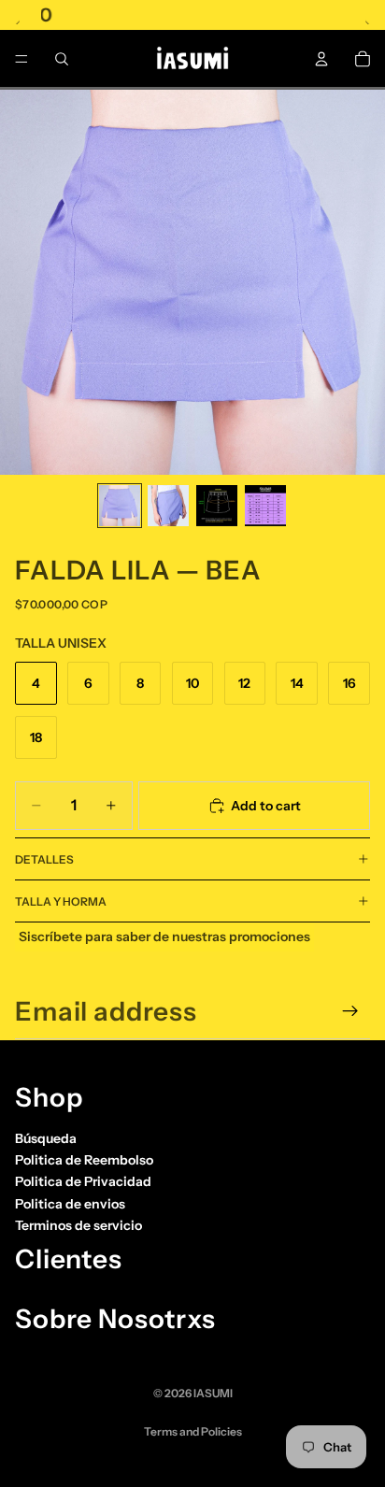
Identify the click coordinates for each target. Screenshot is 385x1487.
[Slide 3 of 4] (216, 505)
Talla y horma (61, 901)
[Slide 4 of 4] (265, 505)
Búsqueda (46, 1138)
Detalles (44, 859)
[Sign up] (350, 1011)
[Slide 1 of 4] (119, 505)
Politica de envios (70, 1203)
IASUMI (213, 1393)
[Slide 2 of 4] (168, 505)
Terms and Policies (193, 1431)
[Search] (61, 58)
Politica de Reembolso (84, 1159)
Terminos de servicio (78, 1225)
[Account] (321, 58)
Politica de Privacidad (83, 1181)
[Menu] (21, 58)
